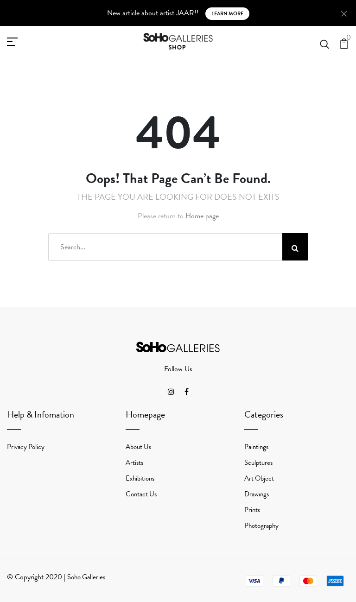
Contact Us (141, 494)
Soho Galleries (86, 577)
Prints (252, 510)
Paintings (256, 447)
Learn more (227, 14)
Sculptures (258, 462)
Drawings (256, 494)
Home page (202, 216)
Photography (261, 525)
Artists (134, 462)
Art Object (259, 478)
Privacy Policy (25, 447)
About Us (138, 447)
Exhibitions (140, 478)
